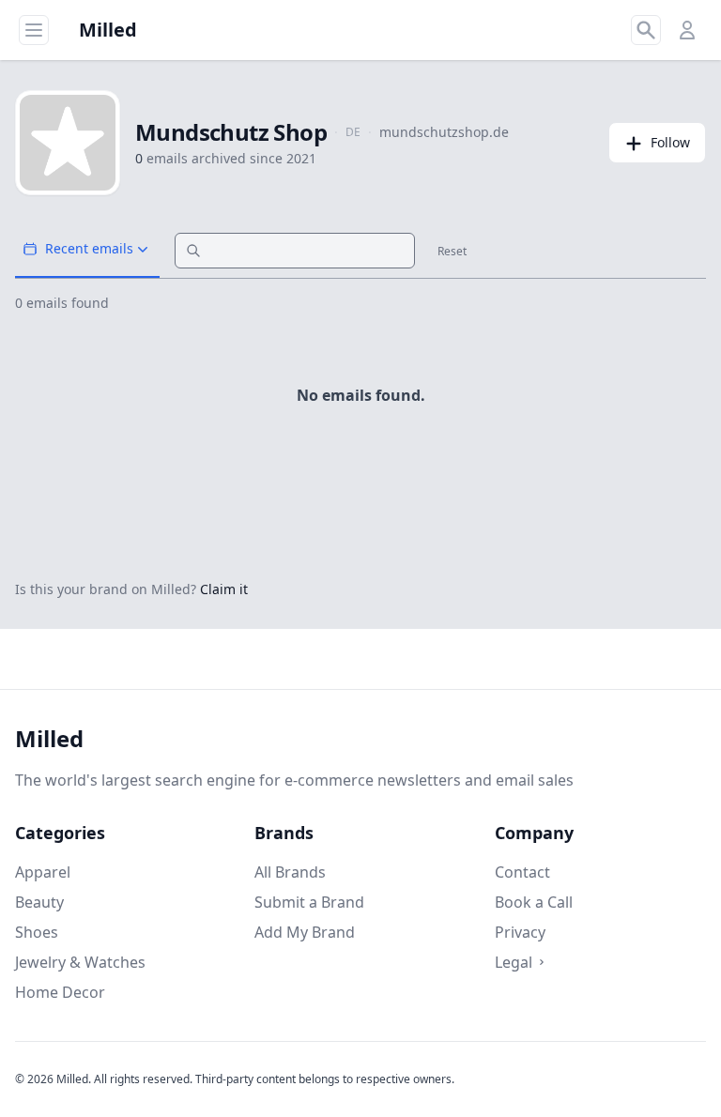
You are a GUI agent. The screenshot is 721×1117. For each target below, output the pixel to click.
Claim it (224, 589)
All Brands (290, 872)
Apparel (42, 872)
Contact (522, 872)
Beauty (39, 902)
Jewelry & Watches (80, 962)
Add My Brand (304, 932)
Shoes (36, 932)
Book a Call (534, 902)
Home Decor (60, 992)
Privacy (520, 932)
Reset (452, 251)
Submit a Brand (309, 902)
